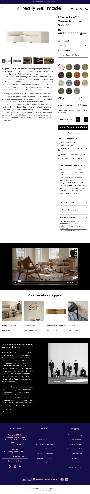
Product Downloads (67, 217)
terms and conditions (74, 180)
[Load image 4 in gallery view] (38, 60)
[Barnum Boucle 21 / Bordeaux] (61, 75)
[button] (2, 8)
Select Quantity (65, 119)
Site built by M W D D (45, 490)
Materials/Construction (69, 210)
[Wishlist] (81, 8)
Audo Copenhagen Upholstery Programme (71, 227)
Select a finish (64, 50)
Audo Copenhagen (21, 379)
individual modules (41, 110)
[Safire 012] (77, 91)
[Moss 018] (61, 83)
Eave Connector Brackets (69, 231)
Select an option (65, 41)
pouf (5, 112)
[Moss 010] (69, 83)
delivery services (67, 145)
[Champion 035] (69, 75)
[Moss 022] (85, 75)
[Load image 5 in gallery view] (48, 60)
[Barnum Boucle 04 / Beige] (69, 67)
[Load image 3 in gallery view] (27, 60)
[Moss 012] (77, 83)
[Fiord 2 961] (61, 91)
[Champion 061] (77, 75)
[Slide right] (52, 61)
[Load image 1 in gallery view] (7, 60)
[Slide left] (3, 61)
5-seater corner (27, 110)
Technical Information (68, 202)
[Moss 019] (85, 83)
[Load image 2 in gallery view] (17, 60)
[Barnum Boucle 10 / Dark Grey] (77, 67)
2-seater (8, 110)
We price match (81, 154)
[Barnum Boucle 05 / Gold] (85, 67)
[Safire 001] (69, 91)
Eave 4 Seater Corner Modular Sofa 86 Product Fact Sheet (73, 222)
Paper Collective (8, 382)
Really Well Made (44, 488)
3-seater (16, 110)
